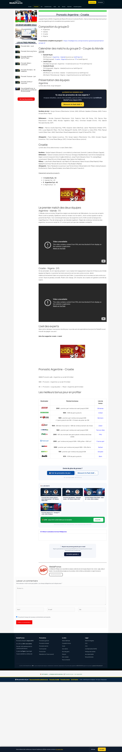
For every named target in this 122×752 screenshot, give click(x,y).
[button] (73, 532)
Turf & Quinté (45, 674)
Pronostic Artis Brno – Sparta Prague (27, 57)
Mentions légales (89, 640)
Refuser (93, 749)
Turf (41, 6)
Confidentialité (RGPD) (91, 649)
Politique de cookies (90, 651)
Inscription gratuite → (72, 554)
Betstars (100, 418)
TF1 (76, 59)
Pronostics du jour (69, 674)
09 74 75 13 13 (80, 665)
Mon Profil (69, 6)
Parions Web (100, 430)
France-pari (100, 441)
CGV (86, 643)
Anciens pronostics (56, 574)
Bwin (100, 456)
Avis (59, 6)
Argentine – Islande (59, 57)
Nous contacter (66, 659)
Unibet (100, 413)
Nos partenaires (89, 657)
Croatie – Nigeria (60, 59)
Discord (63, 6)
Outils (55, 6)
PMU (100, 434)
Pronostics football (44, 643)
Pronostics (36, 6)
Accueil (29, 6)
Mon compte (65, 657)
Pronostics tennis (43, 646)
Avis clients (65, 649)
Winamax (100, 408)
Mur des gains (65, 651)
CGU (86, 646)
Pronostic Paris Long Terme (29, 51)
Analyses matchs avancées (56, 674)
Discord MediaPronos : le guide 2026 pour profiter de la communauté (28, 89)
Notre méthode (66, 640)
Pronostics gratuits (77, 6)
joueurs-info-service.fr (97, 665)
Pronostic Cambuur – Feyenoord (27, 82)
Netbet (100, 447)
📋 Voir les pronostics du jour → (61, 473)
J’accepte (101, 749)
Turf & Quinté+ (43, 649)
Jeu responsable (89, 654)
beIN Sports (78, 57)
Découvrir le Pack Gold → (72, 104)
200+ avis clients (27, 643)
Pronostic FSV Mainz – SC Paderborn (28, 70)
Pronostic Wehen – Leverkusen (26, 64)
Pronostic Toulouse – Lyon (28, 76)
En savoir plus (59, 749)
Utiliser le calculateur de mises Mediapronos (54, 531)
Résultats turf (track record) (46, 654)
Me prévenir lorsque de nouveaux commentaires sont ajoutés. (34, 617)
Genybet (100, 451)
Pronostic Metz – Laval (27, 46)
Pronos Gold (42, 651)
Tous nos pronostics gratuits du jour (38, 679)
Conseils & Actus (47, 6)
